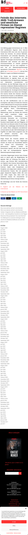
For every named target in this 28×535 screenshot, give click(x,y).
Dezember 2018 (5, 402)
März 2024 (3, 284)
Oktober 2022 (4, 315)
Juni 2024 (3, 278)
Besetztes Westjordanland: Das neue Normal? (13, 216)
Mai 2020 (3, 371)
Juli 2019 (3, 389)
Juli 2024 (3, 276)
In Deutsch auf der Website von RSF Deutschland (14, 192)
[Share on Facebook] (3, 198)
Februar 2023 (4, 307)
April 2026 (3, 235)
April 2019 (3, 394)
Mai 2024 (3, 280)
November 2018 (5, 404)
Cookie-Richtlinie (9, 533)
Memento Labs (21, 69)
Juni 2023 (3, 299)
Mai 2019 (3, 393)
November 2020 (5, 360)
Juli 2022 (3, 321)
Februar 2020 (4, 377)
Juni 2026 (3, 232)
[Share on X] (8, 198)
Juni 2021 (3, 346)
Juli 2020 (3, 367)
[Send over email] (19, 198)
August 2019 (4, 387)
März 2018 (3, 418)
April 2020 (3, 373)
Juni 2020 (3, 369)
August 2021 (4, 342)
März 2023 (3, 305)
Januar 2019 (4, 400)
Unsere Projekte (14, 502)
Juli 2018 (3, 410)
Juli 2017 (3, 424)
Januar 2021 (4, 356)
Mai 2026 (3, 233)
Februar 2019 (4, 398)
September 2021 (5, 340)
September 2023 (5, 294)
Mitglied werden (21, 8)
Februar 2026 (4, 239)
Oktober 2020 (4, 362)
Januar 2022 (4, 332)
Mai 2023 (3, 301)
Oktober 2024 (4, 270)
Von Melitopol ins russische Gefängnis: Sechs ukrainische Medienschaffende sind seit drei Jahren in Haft (13, 219)
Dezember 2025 (5, 243)
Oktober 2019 (4, 383)
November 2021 (5, 336)
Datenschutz (14, 500)
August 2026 (4, 228)
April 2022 (3, 327)
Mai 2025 (3, 257)
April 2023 (3, 303)
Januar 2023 (4, 309)
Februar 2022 (4, 330)
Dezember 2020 (5, 358)
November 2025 (5, 245)
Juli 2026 (3, 230)
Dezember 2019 (5, 379)
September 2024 (5, 272)
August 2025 (4, 251)
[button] (26, 508)
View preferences (14, 529)
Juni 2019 (3, 391)
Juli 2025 (3, 253)
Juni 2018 (3, 412)
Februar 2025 (4, 263)
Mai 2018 (3, 414)
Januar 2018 (4, 420)
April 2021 (3, 350)
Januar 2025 (4, 265)
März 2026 (3, 237)
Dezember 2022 (5, 311)
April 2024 (3, 282)
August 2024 (4, 274)
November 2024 (5, 268)
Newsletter (7, 11)
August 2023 (4, 296)
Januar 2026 (4, 241)
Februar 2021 (4, 354)
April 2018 (3, 416)
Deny (14, 525)
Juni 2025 (3, 255)
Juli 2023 (3, 297)
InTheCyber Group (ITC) (13, 71)
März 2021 (3, 352)
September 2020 (5, 363)
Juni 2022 (3, 323)
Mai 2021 (3, 348)
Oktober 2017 (4, 422)
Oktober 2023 (4, 292)
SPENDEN (7, 8)
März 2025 (3, 261)
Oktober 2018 (4, 406)
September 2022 (5, 317)
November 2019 (5, 381)
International (11, 30)
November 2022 (5, 313)
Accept (14, 521)
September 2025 (5, 249)
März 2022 (3, 328)
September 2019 (5, 385)
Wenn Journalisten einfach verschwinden (12, 208)
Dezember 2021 (5, 334)
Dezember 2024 (5, 266)
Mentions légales (17, 533)
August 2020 (4, 365)
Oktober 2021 (4, 338)
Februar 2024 (4, 286)
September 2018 (5, 408)
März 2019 (3, 396)
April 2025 (3, 259)
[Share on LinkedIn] (14, 198)
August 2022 (4, 319)
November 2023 (5, 290)
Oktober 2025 (4, 247)
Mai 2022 (3, 325)
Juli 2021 (3, 344)
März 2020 (3, 375)
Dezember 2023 (5, 288)
